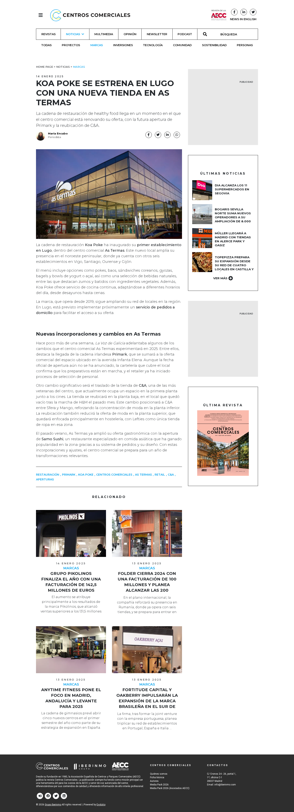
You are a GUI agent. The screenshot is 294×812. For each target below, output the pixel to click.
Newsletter (157, 34)
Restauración (47, 474)
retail (160, 474)
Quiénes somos (158, 773)
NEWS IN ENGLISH (243, 19)
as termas (143, 474)
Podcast (185, 34)
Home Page (44, 66)
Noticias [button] (73, 34)
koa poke (85, 474)
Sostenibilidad (214, 45)
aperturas (45, 479)
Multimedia (103, 34)
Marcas (96, 45)
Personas (245, 45)
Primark (68, 474)
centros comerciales (114, 474)
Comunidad (182, 45)
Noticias (63, 66)
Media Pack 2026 (159, 784)
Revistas (48, 34)
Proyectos (71, 45)
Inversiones (123, 45)
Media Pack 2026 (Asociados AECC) (169, 788)
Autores (154, 781)
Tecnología (153, 45)
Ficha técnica (157, 777)
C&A (171, 474)
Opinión (130, 34)
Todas (46, 45)
